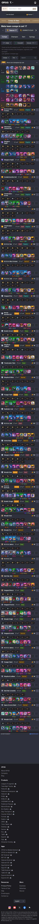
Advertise (23, 888)
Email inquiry (5, 893)
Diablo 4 (3, 819)
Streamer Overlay (7, 842)
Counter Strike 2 (6, 814)
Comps (4, 37)
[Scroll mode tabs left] (3, 30)
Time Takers (5, 824)
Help (2, 891)
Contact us (4, 896)
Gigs (2, 839)
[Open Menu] (35, 2)
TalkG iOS (4, 873)
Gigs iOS (4, 868)
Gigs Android (5, 865)
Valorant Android (6, 860)
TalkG (3, 834)
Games (3, 829)
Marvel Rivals (5, 806)
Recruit (22, 891)
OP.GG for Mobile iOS (8, 852)
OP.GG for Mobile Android (9, 850)
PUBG (3, 796)
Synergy (32, 37)
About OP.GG (5, 771)
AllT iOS (3, 857)
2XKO (3, 822)
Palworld (4, 789)
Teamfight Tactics (7, 786)
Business (22, 886)
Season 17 (13, 30)
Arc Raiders (5, 809)
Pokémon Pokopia (7, 804)
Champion (14, 37)
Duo (2, 832)
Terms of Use (5, 888)
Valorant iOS (5, 862)
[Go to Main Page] (5, 2)
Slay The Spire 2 (6, 811)
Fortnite (3, 817)
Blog (2, 776)
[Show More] (11, 2)
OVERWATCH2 (6, 801)
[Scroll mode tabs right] (36, 30)
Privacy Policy (6, 886)
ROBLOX (4, 799)
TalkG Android (5, 870)
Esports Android (6, 875)
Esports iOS (5, 878)
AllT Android (5, 855)
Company (4, 773)
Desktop (4, 827)
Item (23, 37)
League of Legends (7, 784)
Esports (3, 837)
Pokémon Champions (8, 791)
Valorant (4, 794)
